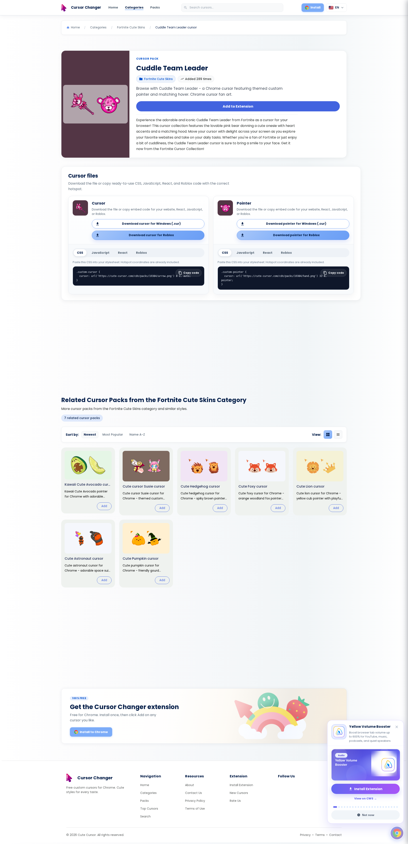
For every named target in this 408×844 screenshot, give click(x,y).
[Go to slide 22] (394, 807)
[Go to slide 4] (344, 807)
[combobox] (233, 8)
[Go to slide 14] (372, 807)
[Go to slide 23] (397, 807)
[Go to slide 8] (355, 807)
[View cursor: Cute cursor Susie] (146, 481)
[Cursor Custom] (365, 765)
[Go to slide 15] (375, 807)
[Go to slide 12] (366, 807)
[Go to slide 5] (347, 807)
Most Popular (112, 434)
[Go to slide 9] (358, 807)
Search (145, 816)
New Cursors (239, 793)
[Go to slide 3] (342, 807)
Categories (134, 7)
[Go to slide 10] (361, 807)
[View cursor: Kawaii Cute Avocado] (88, 480)
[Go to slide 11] (364, 807)
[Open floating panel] (397, 833)
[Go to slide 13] (369, 807)
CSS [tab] (80, 253)
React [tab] (123, 253)
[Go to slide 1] (334, 807)
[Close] (397, 727)
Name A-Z (137, 434)
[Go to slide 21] (391, 807)
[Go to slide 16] (377, 807)
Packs (155, 7)
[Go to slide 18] (383, 807)
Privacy (305, 835)
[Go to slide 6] (350, 807)
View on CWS (363, 798)
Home (113, 7)
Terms (320, 835)
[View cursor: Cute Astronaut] (88, 553)
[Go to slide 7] (353, 807)
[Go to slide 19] (386, 807)
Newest (90, 434)
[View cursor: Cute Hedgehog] (204, 481)
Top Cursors (149, 808)
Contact (335, 835)
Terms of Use (195, 808)
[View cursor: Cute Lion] (320, 481)
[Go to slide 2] (338, 807)
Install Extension (241, 785)
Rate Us (235, 801)
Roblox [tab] (141, 253)
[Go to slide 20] (389, 807)
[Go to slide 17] (380, 807)
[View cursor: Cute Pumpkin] (146, 553)
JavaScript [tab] (100, 253)
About (189, 785)
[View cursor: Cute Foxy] (262, 481)
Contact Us (193, 793)
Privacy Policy (195, 801)
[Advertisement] (204, 346)
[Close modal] (251, 394)
